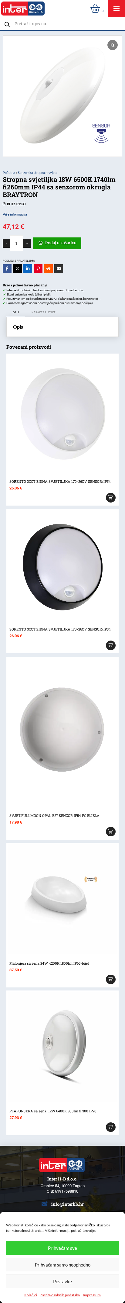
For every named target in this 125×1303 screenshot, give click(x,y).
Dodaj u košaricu (60, 242)
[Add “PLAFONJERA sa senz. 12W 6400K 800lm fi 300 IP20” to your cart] (111, 1127)
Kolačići (30, 1295)
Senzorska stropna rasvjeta (38, 173)
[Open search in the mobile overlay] (62, 23)
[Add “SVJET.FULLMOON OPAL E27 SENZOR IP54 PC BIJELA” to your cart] (111, 832)
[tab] (15, 312)
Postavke (62, 1281)
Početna (9, 173)
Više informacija (15, 214)
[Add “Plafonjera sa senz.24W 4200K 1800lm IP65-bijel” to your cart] (111, 979)
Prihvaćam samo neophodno (62, 1264)
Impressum (92, 1295)
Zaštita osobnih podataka (60, 1295)
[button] (116, 8)
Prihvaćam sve (62, 1248)
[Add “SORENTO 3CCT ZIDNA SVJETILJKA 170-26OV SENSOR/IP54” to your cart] (111, 498)
